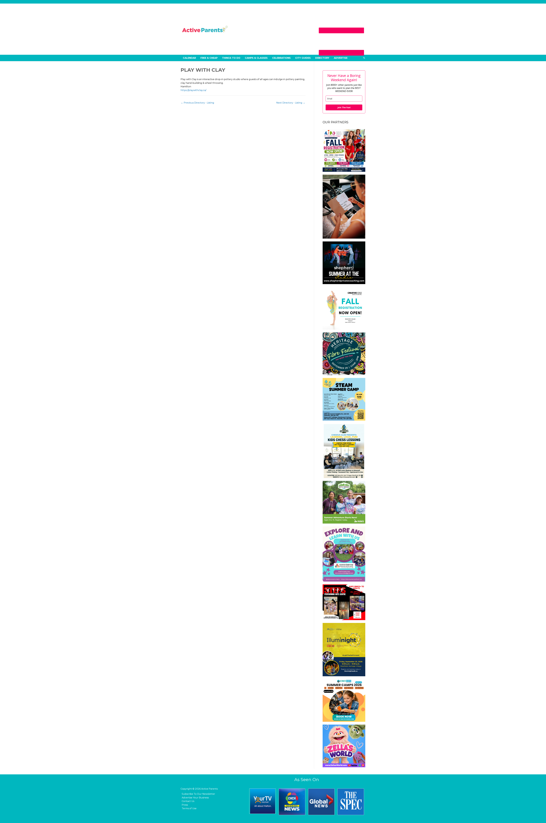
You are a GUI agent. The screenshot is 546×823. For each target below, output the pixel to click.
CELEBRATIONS (281, 58)
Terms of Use (189, 808)
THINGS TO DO (231, 58)
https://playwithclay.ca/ (193, 90)
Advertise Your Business (195, 797)
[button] (364, 58)
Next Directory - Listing (290, 102)
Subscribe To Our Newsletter (198, 794)
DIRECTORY (322, 58)
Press (185, 805)
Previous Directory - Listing (197, 102)
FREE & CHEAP (209, 58)
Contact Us (188, 801)
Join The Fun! (343, 107)
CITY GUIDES (303, 58)
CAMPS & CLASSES (256, 58)
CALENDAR (189, 58)
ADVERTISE (341, 58)
